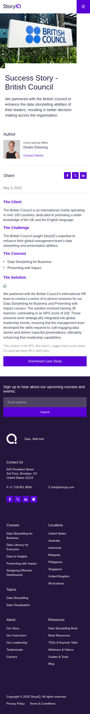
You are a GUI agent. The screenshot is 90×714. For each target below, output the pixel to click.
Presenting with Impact (24, 268)
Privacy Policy (15, 703)
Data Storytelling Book (63, 628)
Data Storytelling (17, 598)
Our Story (12, 628)
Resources (56, 620)
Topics (11, 589)
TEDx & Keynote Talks (63, 642)
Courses (12, 525)
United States (57, 533)
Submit (45, 412)
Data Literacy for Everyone (17, 547)
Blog (51, 663)
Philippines (55, 562)
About (10, 620)
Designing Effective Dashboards (19, 572)
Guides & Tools (58, 656)
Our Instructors (16, 635)
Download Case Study (45, 361)
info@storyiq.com (62, 487)
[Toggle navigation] (83, 6)
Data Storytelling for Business (29, 262)
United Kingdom (58, 576)
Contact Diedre (33, 155)
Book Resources (59, 635)
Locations (55, 525)
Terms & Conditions (42, 703)
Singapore (55, 569)
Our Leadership (16, 642)
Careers (11, 656)
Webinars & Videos (60, 649)
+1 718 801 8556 (20, 487)
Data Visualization (18, 605)
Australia (54, 540)
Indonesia (54, 547)
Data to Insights (16, 556)
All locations (56, 583)
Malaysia (54, 555)
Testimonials (14, 649)
